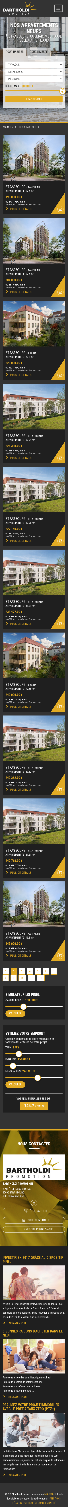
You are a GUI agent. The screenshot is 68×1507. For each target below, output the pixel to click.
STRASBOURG (22, 187)
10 (22, 977)
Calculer (15, 1013)
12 (41, 977)
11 (31, 977)
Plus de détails (21, 209)
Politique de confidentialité (40, 1503)
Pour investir (39, 51)
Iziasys (48, 1494)
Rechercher (34, 99)
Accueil (7, 126)
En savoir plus (17, 1323)
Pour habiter (15, 51)
